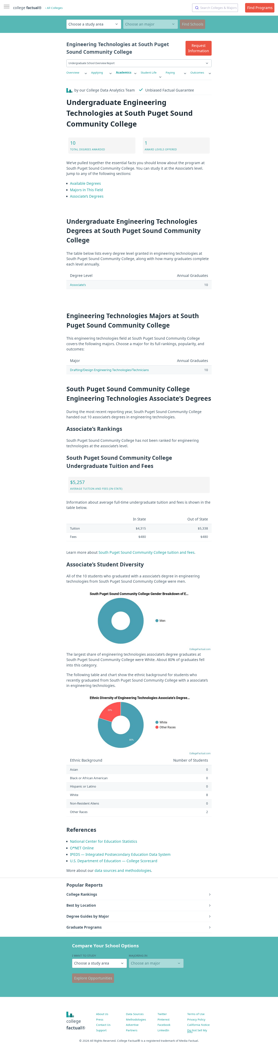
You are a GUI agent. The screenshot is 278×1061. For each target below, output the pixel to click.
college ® (27, 7)
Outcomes (197, 72)
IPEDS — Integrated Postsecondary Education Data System (120, 854)
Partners (131, 1030)
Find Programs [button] (260, 7)
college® (75, 1024)
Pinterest (163, 1019)
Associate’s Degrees (86, 196)
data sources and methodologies (123, 870)
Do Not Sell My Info (197, 1031)
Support (101, 1030)
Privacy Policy (196, 1019)
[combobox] (215, 8)
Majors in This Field (86, 189)
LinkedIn (163, 1030)
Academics (123, 72)
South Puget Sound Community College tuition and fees (146, 552)
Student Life (149, 72)
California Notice (198, 1025)
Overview (72, 72)
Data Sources (135, 1014)
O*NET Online (82, 848)
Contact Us (103, 1025)
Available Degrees (85, 183)
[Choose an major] (150, 24)
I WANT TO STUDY (84, 955)
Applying (97, 72)
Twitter (162, 1014)
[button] (199, 48)
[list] (77, 72)
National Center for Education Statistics (103, 841)
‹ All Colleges (54, 8)
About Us (102, 1014)
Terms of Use (196, 1014)
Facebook (164, 1025)
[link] (77, 72)
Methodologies (136, 1019)
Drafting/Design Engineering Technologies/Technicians (109, 370)
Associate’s (78, 285)
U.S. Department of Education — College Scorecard (113, 860)
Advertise (132, 1025)
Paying (170, 72)
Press (99, 1019)
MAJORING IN (138, 955)
